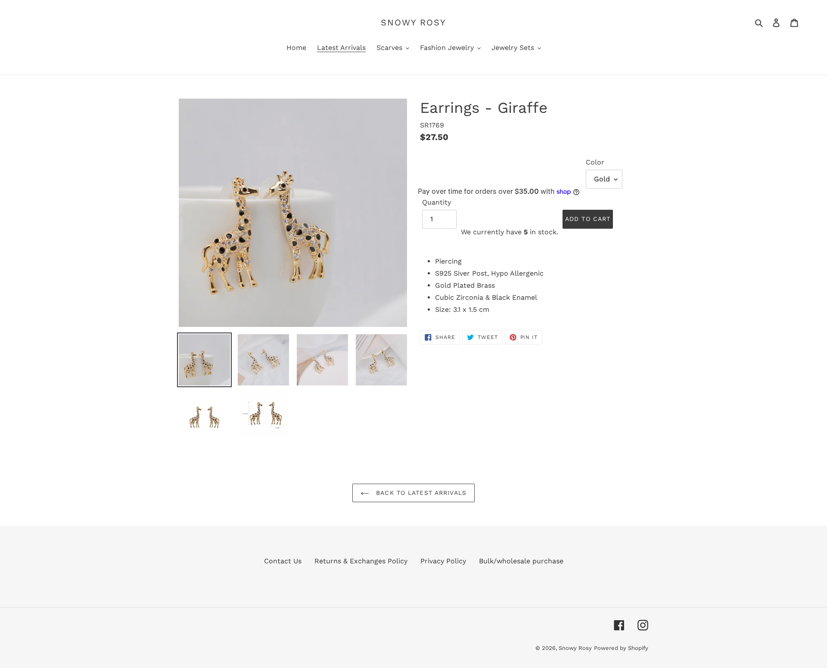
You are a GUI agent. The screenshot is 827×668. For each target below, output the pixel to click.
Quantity (436, 202)
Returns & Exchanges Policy (360, 561)
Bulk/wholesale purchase (521, 561)
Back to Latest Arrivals (419, 492)
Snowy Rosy (413, 22)
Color (595, 162)
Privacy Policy (443, 561)
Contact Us (283, 561)
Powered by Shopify (621, 648)
